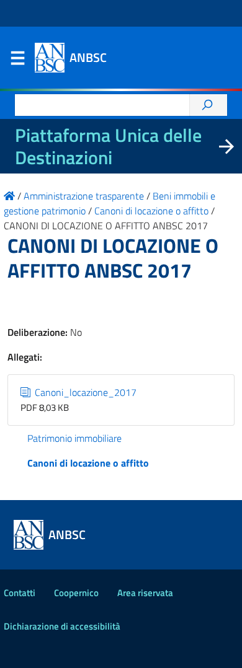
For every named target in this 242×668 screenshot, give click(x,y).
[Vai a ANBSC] (9, 195)
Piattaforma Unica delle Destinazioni (108, 146)
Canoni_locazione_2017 (84, 392)
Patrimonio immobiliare (74, 438)
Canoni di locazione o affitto (88, 462)
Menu (17, 60)
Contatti (19, 593)
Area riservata (145, 593)
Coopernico (76, 593)
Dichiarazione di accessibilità (62, 626)
